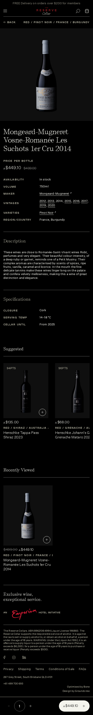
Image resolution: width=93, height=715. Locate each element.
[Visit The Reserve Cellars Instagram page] (14, 657)
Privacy (8, 669)
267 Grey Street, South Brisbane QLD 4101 (27, 677)
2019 (43, 205)
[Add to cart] (42, 412)
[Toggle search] (77, 11)
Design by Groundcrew (76, 691)
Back (11, 22)
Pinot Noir (43, 22)
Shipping (24, 669)
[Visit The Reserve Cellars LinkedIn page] (24, 657)
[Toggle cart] (87, 11)
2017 (84, 201)
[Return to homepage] (46, 11)
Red (26, 22)
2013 (51, 201)
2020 (51, 205)
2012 (43, 201)
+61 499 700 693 (13, 683)
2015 (68, 201)
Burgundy (81, 22)
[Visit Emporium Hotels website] (39, 614)
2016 (76, 201)
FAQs (82, 669)
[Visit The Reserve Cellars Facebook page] (4, 657)
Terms (39, 669)
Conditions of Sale (61, 669)
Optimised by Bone (78, 686)
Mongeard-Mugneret (54, 193)
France (62, 22)
